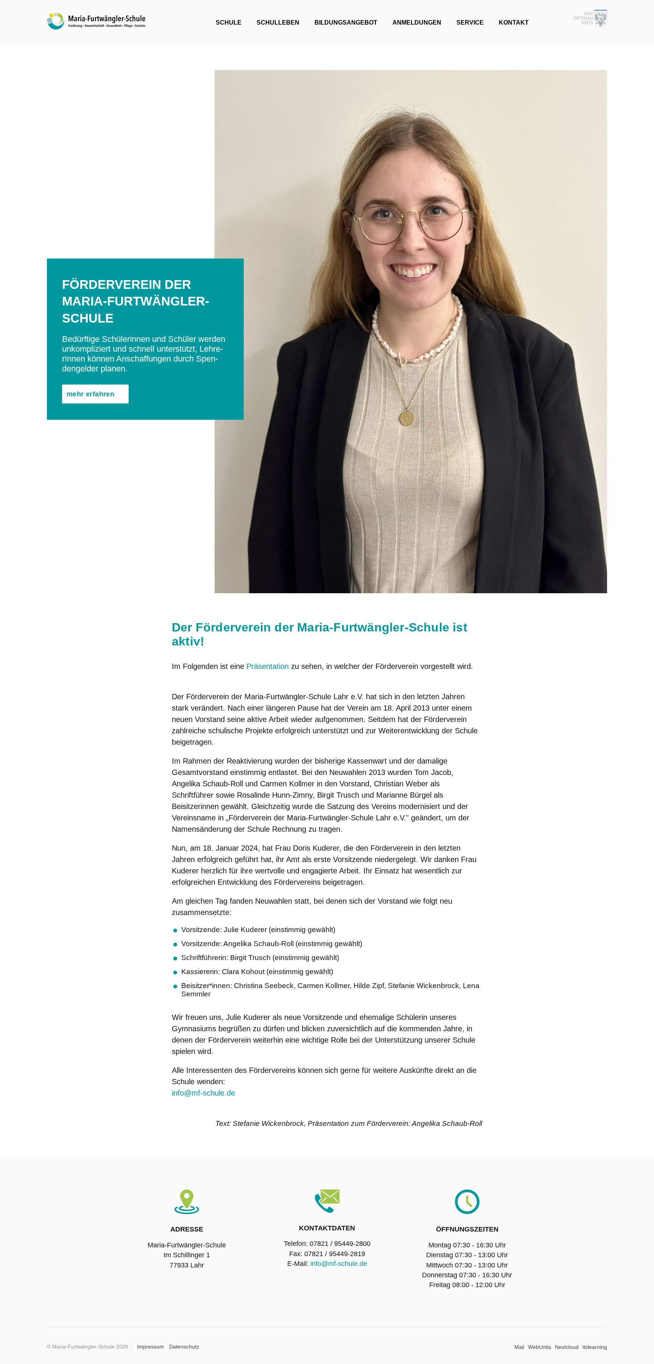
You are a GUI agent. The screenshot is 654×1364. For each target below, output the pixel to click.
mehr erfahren (90, 394)
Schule (228, 22)
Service (470, 22)
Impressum (150, 1347)
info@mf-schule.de (203, 1093)
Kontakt (514, 22)
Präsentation (267, 666)
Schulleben (278, 22)
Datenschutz (184, 1347)
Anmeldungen (416, 22)
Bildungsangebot (346, 22)
